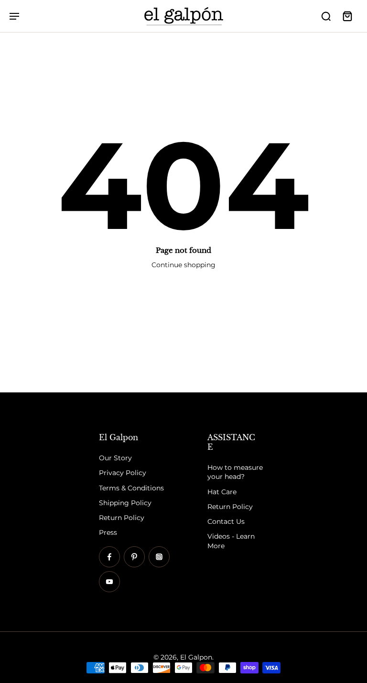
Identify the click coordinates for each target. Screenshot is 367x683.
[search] (325, 15)
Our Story (115, 458)
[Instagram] (159, 556)
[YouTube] (109, 581)
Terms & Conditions (131, 488)
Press (108, 533)
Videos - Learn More (231, 541)
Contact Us (226, 521)
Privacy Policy (122, 473)
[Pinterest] (134, 556)
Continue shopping (183, 264)
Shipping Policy (125, 503)
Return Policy (121, 517)
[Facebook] (109, 556)
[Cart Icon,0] (346, 15)
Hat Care (222, 492)
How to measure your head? (235, 472)
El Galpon (196, 657)
